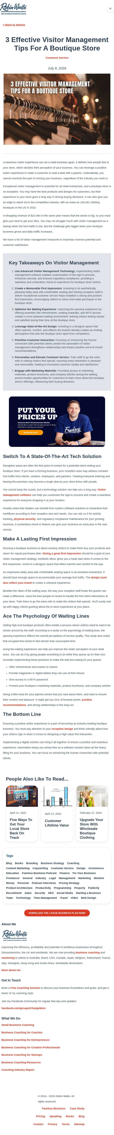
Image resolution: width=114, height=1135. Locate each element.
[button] (110, 8)
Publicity (93, 887)
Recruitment (14, 893)
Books (19, 863)
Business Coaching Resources (21, 1062)
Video (74, 897)
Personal (23, 883)
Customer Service (57, 57)
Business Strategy (52, 863)
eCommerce (96, 868)
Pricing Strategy (69, 883)
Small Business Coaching (17, 1024)
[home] (13, 8)
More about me (10, 970)
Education (12, 873)
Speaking (55, 1116)
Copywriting (40, 868)
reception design (62, 728)
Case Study (77, 1108)
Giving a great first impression (61, 553)
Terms (66, 1124)
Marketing (84, 878)
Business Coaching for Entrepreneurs (25, 1039)
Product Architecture (19, 887)
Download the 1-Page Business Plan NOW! (57, 913)
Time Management (45, 897)
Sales (28, 893)
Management (67, 878)
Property (79, 887)
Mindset (99, 878)
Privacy (52, 1124)
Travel (64, 897)
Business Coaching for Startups (21, 1054)
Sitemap (79, 1124)
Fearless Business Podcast (39, 873)
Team (9, 897)
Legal (52, 878)
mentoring (8, 957)
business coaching (88, 952)
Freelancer (13, 878)
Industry (40, 878)
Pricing (40, 1116)
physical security (24, 519)
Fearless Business (53, 1108)
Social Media (65, 893)
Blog (9, 863)
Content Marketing (18, 868)
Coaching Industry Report (17, 1069)
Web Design (88, 897)
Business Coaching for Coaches (21, 1032)
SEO (51, 893)
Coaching (73, 863)
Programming (62, 887)
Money (10, 883)
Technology (23, 897)
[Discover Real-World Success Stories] (57, 422)
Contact (38, 1124)
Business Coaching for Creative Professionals (30, 1047)
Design (81, 868)
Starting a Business (88, 893)
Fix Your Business (84, 873)
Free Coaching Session (25, 987)
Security (40, 893)
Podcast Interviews (44, 883)
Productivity (43, 887)
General (28, 878)
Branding (32, 863)
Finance (65, 873)
